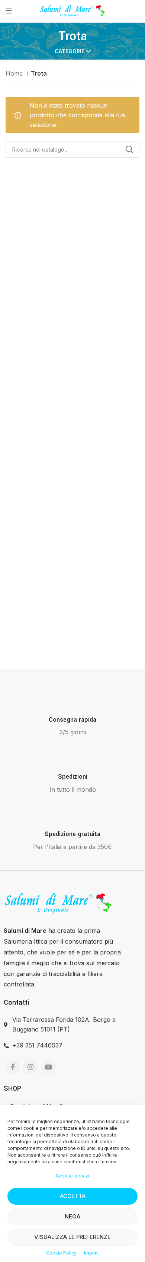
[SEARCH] (129, 149)
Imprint (91, 1253)
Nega (72, 1216)
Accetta (73, 1195)
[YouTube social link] (48, 1066)
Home (15, 73)
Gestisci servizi (72, 1176)
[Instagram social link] (30, 1066)
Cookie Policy (61, 1253)
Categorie (69, 51)
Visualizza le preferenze (72, 1236)
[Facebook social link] (12, 1066)
